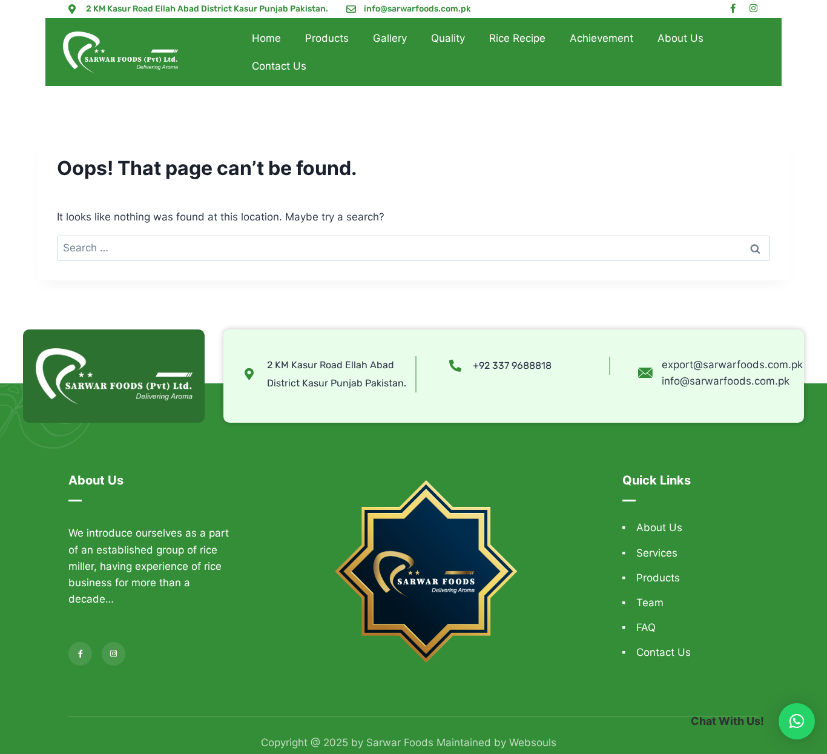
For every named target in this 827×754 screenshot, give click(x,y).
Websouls (532, 742)
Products (327, 38)
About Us (680, 38)
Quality (448, 38)
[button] (797, 721)
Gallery (390, 38)
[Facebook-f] (732, 8)
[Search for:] (413, 248)
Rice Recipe (517, 38)
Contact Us (279, 66)
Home (266, 38)
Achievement (601, 38)
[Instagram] (753, 8)
